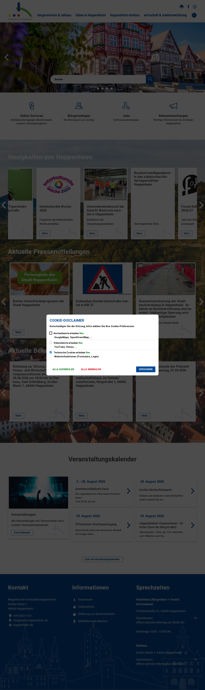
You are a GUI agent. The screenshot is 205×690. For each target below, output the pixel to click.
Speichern (145, 369)
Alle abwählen (91, 369)
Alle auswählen (63, 369)
